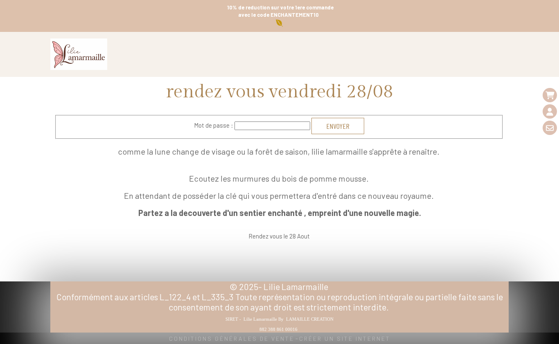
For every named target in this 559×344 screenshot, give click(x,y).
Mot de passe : (213, 125)
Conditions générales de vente (231, 338)
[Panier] (550, 95)
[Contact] (550, 128)
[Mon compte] (550, 111)
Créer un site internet (344, 338)
